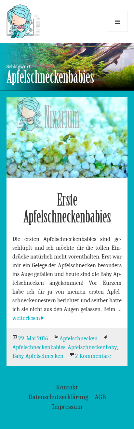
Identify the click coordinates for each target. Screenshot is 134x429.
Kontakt (67, 387)
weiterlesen (28, 318)
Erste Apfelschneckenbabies (67, 208)
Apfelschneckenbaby (92, 347)
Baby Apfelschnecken (37, 356)
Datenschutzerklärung (58, 397)
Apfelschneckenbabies (38, 347)
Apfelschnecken (79, 338)
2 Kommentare (93, 356)
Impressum (67, 406)
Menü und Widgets (117, 21)
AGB (100, 397)
